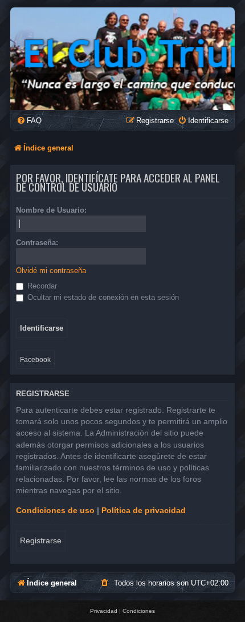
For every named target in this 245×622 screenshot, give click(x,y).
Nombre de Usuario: (51, 210)
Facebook (35, 360)
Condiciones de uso (55, 510)
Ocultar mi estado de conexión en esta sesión (102, 297)
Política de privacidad (143, 510)
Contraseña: (37, 242)
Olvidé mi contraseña (51, 270)
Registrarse (41, 540)
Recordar (41, 286)
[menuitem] (29, 120)
